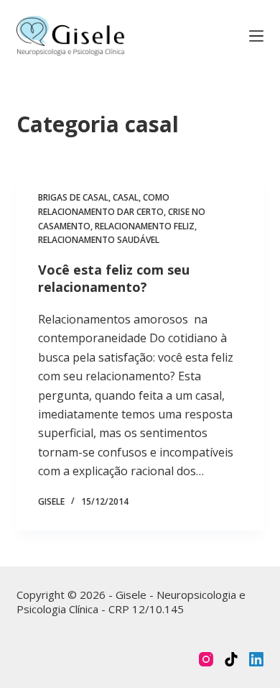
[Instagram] (206, 659)
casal (126, 197)
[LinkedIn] (256, 659)
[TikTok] (231, 659)
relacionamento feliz (145, 226)
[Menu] (256, 36)
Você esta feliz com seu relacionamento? (114, 278)
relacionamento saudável (98, 240)
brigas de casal (73, 197)
